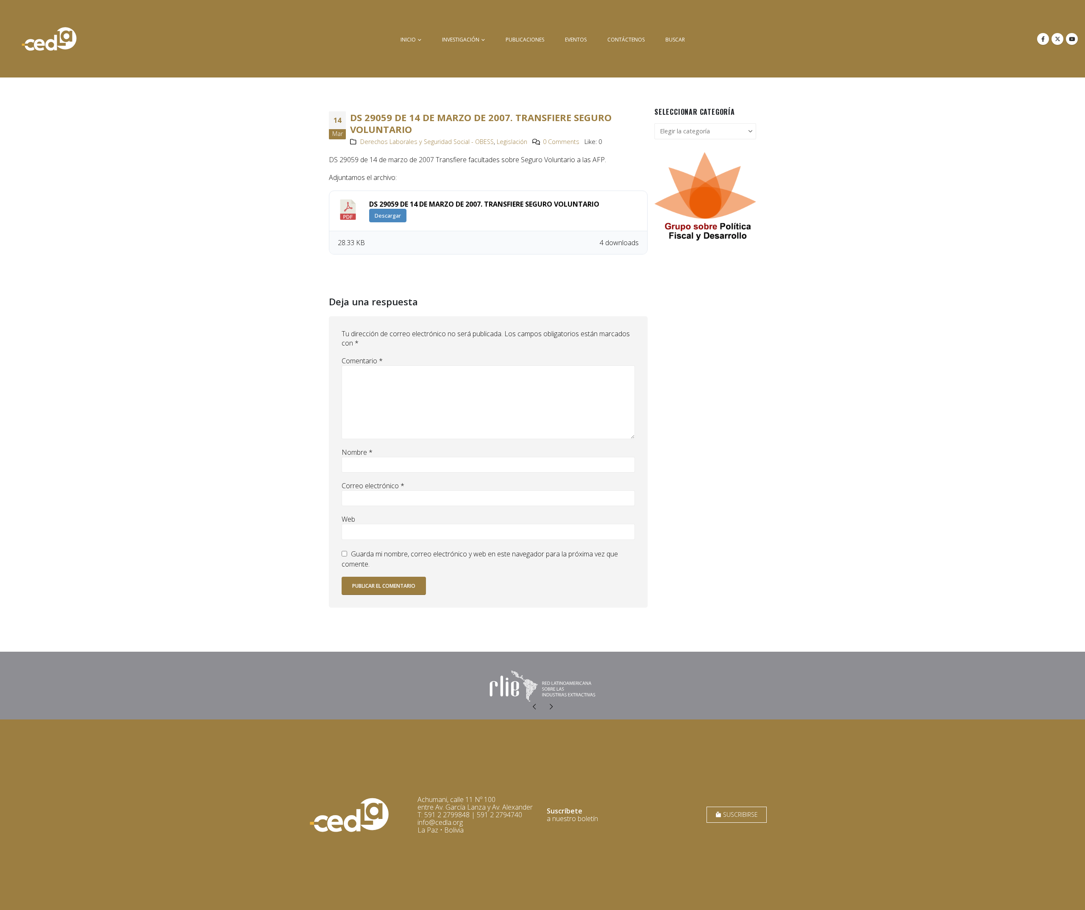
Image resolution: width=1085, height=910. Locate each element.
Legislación (512, 142)
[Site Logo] (49, 38)
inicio (408, 39)
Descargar (388, 215)
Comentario (362, 360)
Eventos (576, 39)
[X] (1057, 39)
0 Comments (561, 142)
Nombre (357, 452)
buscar (675, 39)
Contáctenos (626, 39)
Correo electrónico (373, 485)
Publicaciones (525, 39)
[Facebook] (1043, 39)
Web (348, 519)
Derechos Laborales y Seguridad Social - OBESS (427, 142)
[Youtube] (1072, 39)
